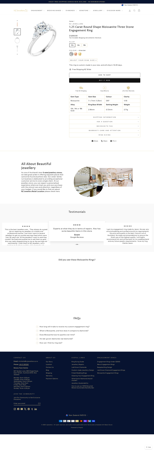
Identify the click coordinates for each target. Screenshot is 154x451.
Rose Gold (75, 54)
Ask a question (105, 121)
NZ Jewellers (76, 24)
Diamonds (70, 10)
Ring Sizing (105, 135)
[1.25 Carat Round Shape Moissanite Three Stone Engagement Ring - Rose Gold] (29, 306)
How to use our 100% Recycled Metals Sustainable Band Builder (83, 387)
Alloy (72, 42)
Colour (77, 50)
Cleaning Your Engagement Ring (83, 376)
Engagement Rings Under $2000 (108, 361)
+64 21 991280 (24, 364)
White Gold (71, 54)
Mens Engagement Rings (106, 364)
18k (84, 45)
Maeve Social (108, 424)
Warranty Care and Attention (105, 130)
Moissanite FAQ (105, 126)
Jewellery (98, 10)
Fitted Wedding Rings (79, 373)
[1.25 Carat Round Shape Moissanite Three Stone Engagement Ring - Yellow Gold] (31, 306)
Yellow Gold (80, 54)
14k (78, 45)
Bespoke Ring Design (104, 367)
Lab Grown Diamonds (79, 367)
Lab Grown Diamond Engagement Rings (111, 370)
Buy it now (104, 80)
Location (49, 364)
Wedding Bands (54, 10)
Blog (47, 370)
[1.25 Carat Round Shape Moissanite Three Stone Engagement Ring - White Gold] (26, 306)
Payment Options (52, 378)
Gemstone (84, 10)
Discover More (114, 10)
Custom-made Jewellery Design (83, 370)
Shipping (82, 38)
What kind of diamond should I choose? (82, 379)
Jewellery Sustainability (80, 383)
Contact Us (50, 367)
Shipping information (104, 117)
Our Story (49, 361)
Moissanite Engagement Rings (107, 373)
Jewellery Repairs (78, 364)
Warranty (49, 376)
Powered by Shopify (77, 427)
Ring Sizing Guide (78, 361)
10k (72, 45)
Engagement (37, 10)
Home (71, 21)
